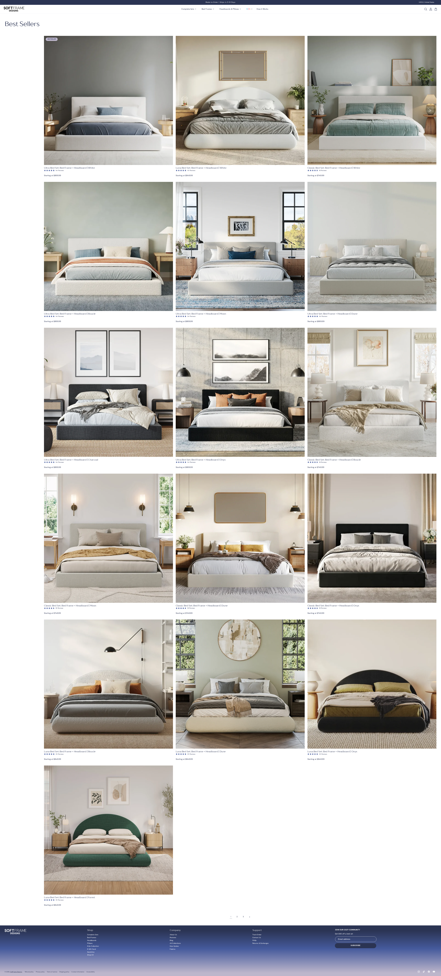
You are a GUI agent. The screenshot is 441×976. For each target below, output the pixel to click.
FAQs (254, 940)
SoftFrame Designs (16, 972)
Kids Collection (93, 946)
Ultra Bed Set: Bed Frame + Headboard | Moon (201, 314)
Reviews (173, 937)
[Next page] (249, 916)
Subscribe (355, 945)
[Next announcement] (257, 2)
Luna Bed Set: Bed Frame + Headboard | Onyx (332, 751)
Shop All (90, 955)
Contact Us (256, 937)
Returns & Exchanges (260, 943)
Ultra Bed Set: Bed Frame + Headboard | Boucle (70, 314)
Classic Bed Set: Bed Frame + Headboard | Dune (202, 606)
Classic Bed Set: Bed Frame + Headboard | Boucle (334, 460)
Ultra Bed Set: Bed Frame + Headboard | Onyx (201, 460)
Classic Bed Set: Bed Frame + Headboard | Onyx (333, 606)
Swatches (91, 952)
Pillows (90, 943)
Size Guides (174, 946)
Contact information (77, 972)
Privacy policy (40, 972)
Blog (171, 940)
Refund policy (29, 972)
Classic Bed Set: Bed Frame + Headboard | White (333, 168)
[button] (189, 9)
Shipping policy (64, 972)
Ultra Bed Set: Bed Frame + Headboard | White (69, 168)
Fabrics (172, 949)
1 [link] (230, 917)
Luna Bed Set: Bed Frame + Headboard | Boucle (69, 751)
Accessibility (90, 972)
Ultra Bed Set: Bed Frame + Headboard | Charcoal (71, 460)
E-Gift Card (91, 949)
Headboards (91, 940)
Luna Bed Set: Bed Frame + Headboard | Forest (69, 897)
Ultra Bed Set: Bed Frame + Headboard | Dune (332, 314)
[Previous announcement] (183, 2)
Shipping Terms (233, 2)
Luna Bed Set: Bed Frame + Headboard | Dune (201, 751)
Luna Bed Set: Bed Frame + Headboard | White (201, 168)
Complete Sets (92, 935)
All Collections (175, 943)
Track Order (256, 935)
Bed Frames (91, 937)
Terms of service (52, 972)
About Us (173, 935)
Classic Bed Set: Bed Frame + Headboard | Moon (70, 606)
